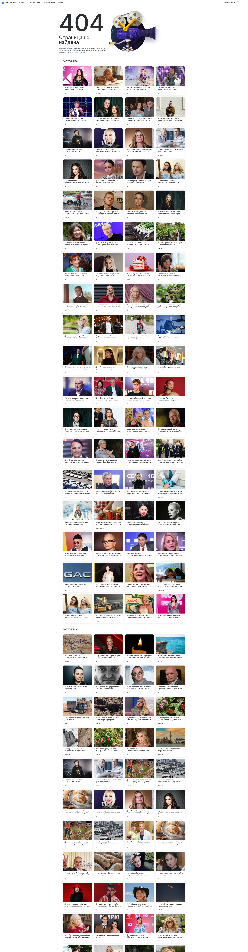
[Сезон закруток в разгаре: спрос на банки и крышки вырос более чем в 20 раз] (108, 515)
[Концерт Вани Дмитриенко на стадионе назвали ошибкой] (170, 360)
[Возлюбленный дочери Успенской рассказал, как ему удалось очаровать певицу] (77, 608)
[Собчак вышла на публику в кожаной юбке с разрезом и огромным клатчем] (170, 732)
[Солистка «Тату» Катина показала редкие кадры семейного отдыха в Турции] (170, 391)
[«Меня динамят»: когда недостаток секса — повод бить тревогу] (170, 701)
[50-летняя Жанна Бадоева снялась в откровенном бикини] (77, 236)
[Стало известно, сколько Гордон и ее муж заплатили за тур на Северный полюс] (139, 298)
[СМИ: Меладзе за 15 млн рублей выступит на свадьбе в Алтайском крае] (108, 484)
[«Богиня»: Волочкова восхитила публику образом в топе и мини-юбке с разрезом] (139, 608)
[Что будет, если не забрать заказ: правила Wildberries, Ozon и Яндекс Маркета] (108, 608)
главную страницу (80, 52)
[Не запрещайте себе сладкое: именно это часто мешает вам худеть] (139, 267)
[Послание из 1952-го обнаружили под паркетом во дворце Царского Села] (77, 835)
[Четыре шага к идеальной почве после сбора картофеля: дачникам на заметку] (108, 897)
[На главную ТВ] (6, 2)
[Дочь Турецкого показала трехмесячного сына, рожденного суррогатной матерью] (108, 360)
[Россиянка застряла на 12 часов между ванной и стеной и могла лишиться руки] (170, 484)
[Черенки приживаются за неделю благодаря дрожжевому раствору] (170, 236)
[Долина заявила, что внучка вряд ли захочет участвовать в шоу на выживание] (108, 546)
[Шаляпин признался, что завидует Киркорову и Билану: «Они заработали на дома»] (170, 267)
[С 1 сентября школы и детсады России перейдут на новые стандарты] (108, 80)
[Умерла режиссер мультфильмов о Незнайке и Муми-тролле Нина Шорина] (77, 298)
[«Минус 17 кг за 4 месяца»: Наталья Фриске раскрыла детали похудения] (139, 732)
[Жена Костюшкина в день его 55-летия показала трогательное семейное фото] (139, 453)
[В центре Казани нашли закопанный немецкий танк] (77, 928)
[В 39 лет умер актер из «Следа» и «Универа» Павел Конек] (139, 174)
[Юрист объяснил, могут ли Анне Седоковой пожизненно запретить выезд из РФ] (108, 267)
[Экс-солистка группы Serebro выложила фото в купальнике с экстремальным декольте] (108, 577)
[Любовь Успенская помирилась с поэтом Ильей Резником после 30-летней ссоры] (139, 701)
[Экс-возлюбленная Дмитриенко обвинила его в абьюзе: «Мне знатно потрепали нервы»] (139, 391)
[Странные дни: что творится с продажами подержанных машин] (77, 484)
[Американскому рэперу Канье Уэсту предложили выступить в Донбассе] (170, 763)
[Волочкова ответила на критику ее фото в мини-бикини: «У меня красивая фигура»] (108, 298)
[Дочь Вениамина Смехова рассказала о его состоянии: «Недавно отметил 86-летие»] (108, 391)
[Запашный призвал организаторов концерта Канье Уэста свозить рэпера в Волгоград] (139, 546)
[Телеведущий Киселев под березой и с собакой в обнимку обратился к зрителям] (170, 866)
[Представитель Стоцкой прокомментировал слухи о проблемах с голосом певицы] (108, 701)
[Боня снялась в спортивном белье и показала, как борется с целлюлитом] (77, 732)
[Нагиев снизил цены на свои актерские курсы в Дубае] (77, 546)
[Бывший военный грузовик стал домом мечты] (77, 897)
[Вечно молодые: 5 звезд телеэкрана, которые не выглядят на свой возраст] (108, 143)
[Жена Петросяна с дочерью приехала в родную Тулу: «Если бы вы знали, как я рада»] (170, 112)
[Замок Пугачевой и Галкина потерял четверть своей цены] (170, 515)
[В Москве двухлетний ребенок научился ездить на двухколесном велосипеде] (139, 329)
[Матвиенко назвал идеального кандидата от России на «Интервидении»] (77, 391)
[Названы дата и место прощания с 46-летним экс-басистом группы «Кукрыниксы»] (170, 329)
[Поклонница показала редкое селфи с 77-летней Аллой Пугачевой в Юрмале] (139, 360)
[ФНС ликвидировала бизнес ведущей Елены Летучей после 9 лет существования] (108, 794)
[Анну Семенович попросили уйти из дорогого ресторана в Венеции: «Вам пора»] (108, 835)
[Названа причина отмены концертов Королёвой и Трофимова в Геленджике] (77, 80)
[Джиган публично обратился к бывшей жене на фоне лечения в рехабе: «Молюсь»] (139, 670)
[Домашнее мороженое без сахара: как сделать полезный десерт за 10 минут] (77, 794)
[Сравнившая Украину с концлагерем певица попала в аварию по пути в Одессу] (170, 80)
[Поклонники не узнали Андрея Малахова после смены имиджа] (77, 422)
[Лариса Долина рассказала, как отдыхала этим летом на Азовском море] (77, 763)
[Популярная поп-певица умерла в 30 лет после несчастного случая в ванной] (139, 835)
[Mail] (3, 2)
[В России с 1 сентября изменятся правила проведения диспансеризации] (170, 143)
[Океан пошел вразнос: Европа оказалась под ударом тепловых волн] (170, 835)
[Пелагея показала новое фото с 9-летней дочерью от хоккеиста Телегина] (139, 928)
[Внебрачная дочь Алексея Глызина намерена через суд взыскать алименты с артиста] (77, 112)
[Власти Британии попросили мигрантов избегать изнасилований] (170, 928)
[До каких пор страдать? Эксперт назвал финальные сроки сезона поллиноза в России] (77, 329)
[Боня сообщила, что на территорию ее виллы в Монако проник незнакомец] (108, 422)
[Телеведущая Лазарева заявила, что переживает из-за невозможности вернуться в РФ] (77, 515)
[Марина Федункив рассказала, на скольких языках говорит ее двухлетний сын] (77, 267)
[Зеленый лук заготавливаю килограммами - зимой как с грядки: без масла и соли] (139, 236)
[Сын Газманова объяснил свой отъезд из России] (77, 866)
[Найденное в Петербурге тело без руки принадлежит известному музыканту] (108, 866)
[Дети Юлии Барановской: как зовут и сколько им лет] (108, 174)
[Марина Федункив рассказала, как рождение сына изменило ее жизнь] (139, 577)
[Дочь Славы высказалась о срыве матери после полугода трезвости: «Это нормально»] (77, 453)
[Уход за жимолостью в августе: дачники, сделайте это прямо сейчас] (170, 298)
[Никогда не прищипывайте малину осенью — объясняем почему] (108, 928)
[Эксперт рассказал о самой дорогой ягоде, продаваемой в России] (170, 897)
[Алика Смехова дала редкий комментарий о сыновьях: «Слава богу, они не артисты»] (170, 639)
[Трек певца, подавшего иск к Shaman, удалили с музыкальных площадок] (108, 236)
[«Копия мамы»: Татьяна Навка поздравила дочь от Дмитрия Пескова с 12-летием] (170, 205)
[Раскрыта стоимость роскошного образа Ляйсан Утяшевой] (139, 515)
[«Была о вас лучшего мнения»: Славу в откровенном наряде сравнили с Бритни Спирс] (170, 608)
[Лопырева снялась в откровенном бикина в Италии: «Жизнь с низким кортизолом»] (170, 670)
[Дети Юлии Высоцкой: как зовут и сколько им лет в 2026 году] (139, 143)
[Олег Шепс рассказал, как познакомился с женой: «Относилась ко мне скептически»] (139, 763)
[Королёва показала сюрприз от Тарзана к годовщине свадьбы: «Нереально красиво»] (108, 112)
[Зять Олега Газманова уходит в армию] (139, 794)
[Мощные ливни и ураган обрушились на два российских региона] (77, 205)
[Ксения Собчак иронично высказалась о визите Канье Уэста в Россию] (108, 732)
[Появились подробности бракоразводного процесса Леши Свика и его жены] (170, 422)
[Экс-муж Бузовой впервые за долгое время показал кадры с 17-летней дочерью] (108, 205)
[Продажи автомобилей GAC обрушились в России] (77, 577)
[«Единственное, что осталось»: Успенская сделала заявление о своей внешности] (139, 897)
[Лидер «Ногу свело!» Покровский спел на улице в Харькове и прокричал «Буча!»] (108, 329)
